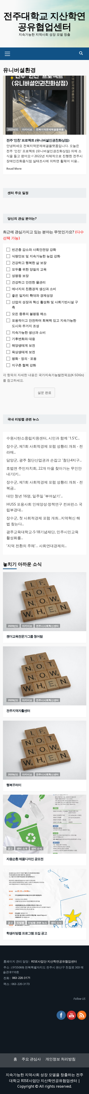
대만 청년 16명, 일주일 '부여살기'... (34, 496)
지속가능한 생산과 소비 (29, 332)
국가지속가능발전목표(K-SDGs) (61, 375)
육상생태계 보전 (23, 352)
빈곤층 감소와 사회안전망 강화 (34, 249)
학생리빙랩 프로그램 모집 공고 (26, 933)
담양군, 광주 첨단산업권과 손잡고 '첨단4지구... (44, 460)
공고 (10, 848)
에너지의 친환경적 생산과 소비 (34, 289)
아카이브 (27, 129)
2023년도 (13, 129)
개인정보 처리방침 (60, 1059)
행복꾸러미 (13, 785)
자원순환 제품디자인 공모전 (24, 859)
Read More (14, 168)
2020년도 (13, 626)
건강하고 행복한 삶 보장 (29, 262)
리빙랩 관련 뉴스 (37, 922)
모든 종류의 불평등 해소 (29, 314)
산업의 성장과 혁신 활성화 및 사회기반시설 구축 (45, 305)
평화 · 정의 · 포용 (24, 358)
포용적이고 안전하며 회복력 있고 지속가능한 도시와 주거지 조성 (44, 323)
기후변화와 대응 (23, 339)
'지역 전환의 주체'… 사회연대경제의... (36, 545)
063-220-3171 (21, 978)
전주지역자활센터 (18, 710)
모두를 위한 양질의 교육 (29, 269)
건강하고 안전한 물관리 (29, 282)
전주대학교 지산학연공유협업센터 (44, 21)
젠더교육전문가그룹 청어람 (24, 636)
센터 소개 (22, 848)
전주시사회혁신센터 (47, 626)
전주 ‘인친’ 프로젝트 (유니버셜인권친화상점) (37, 140)
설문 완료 (44, 392)
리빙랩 (20, 922)
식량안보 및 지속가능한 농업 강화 (36, 256)
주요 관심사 (31, 1059)
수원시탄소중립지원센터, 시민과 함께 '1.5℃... (43, 438)
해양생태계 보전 (23, 345)
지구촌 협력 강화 (24, 365)
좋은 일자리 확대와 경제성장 (32, 295)
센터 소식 (36, 848)
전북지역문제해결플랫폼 (50, 129)
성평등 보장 (20, 275)
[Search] (81, 53)
